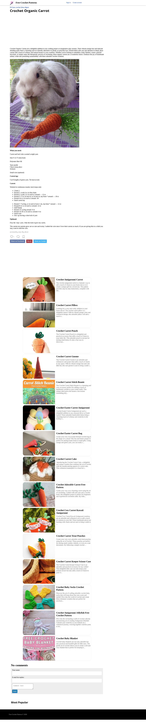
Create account (77, 2)
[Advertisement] (57, 29)
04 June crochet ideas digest (19, 7)
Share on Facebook (17, 241)
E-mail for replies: (18, 677)
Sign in (68, 2)
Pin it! (29, 241)
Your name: (16, 670)
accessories (13, 232)
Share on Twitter (40, 241)
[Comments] (18, 236)
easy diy (21, 232)
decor (26, 232)
